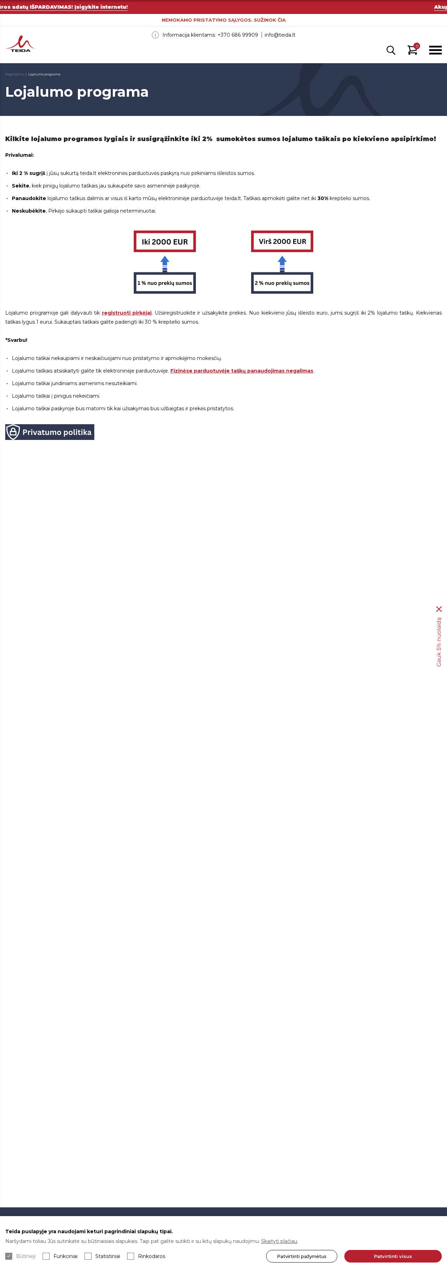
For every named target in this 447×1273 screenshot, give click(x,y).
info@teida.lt (280, 35)
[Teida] (20, 44)
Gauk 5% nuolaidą (438, 642)
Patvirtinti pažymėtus (302, 1256)
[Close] (439, 609)
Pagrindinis (14, 74)
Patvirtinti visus (393, 1256)
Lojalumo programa (44, 74)
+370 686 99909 (238, 35)
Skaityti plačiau (279, 1241)
